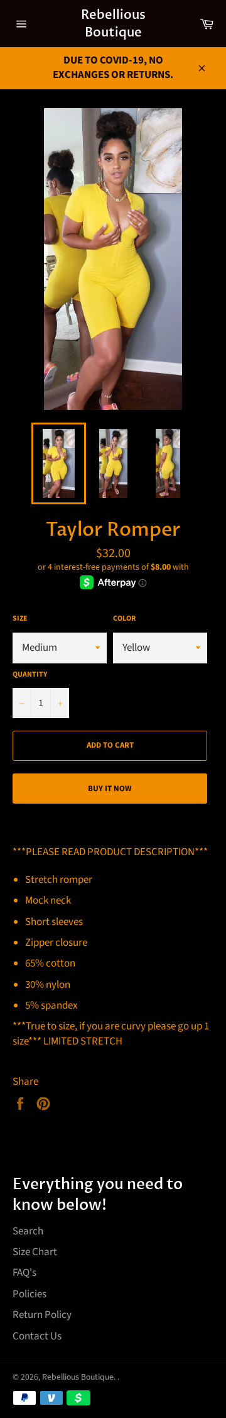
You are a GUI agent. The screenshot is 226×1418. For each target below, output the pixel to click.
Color (124, 619)
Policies (29, 1294)
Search (28, 1231)
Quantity (30, 675)
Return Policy (42, 1314)
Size (20, 619)
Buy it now (110, 788)
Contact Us (37, 1336)
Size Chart (35, 1252)
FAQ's (24, 1272)
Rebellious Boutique (113, 23)
